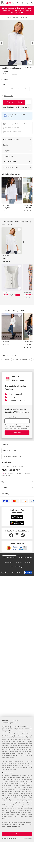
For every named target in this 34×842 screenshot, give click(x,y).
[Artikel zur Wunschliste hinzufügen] (28, 102)
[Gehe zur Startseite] (8, 3)
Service (5, 488)
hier (9, 753)
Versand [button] (14, 74)
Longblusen (23, 17)
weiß (6, 79)
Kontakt (5, 445)
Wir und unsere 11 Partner (10, 726)
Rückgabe (6, 151)
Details (5, 145)
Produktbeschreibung (11, 139)
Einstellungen (27, 838)
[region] (17, 779)
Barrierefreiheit (7, 562)
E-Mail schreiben (10, 451)
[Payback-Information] (28, 572)
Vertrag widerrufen (9, 557)
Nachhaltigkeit (8, 156)
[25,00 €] (12, 190)
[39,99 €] (12, 326)
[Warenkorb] (31, 3)
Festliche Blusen (21, 359)
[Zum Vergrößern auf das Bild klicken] (30, 62)
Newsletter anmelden (24, 8)
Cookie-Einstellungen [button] (17, 567)
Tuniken (7, 359)
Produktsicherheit (9, 162)
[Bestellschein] (22, 3)
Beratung (5, 493)
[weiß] (3, 79)
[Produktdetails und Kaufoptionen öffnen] (19, 251)
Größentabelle (8, 96)
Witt (3, 482)
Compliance (28, 562)
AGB (20, 557)
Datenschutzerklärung (13, 826)
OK (17, 834)
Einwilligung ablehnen (9, 838)
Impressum (18, 562)
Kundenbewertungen (10, 167)
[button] (2, 3)
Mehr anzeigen (24, 428)
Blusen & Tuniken (12, 17)
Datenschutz (28, 557)
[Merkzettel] (27, 3)
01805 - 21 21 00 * (11, 469)
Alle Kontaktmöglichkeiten (14, 456)
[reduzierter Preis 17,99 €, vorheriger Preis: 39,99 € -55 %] (12, 277)
